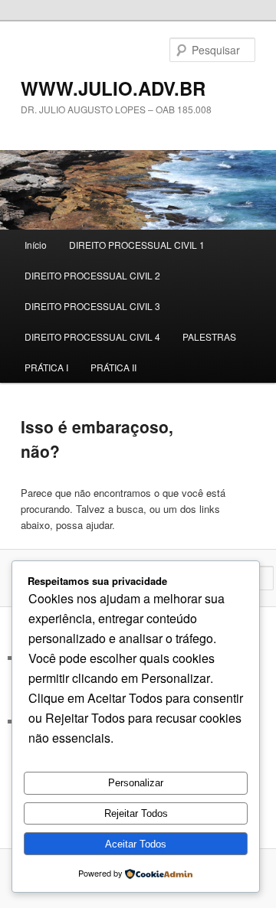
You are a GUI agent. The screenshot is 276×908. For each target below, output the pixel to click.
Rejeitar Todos (136, 813)
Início (36, 244)
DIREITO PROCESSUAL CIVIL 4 (92, 336)
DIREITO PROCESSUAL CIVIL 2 (92, 275)
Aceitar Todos (135, 844)
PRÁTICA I (46, 367)
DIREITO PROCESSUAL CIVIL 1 (137, 244)
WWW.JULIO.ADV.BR (113, 88)
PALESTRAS (209, 336)
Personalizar (135, 783)
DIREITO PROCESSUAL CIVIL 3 (92, 305)
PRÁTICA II (113, 367)
